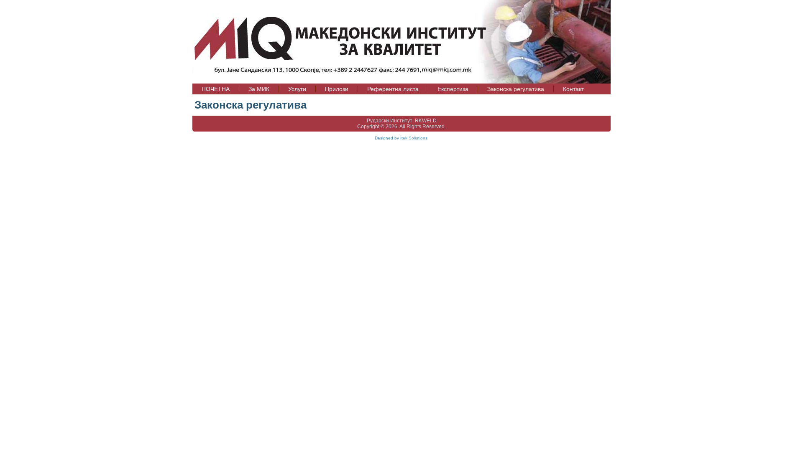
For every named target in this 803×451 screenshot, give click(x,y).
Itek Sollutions (413, 138)
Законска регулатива (250, 105)
